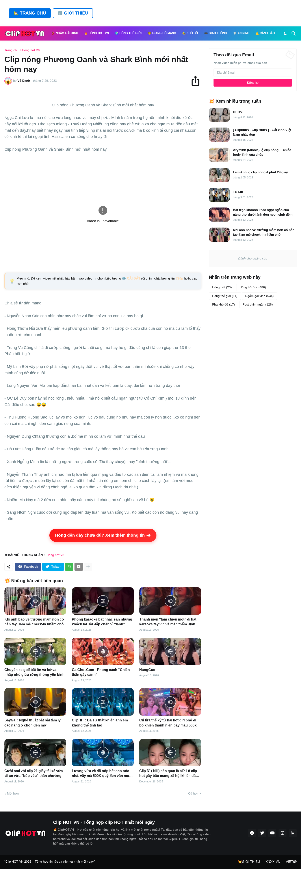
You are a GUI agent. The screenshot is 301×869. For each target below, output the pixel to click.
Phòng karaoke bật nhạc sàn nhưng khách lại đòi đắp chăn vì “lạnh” (102, 621)
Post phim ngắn (258, 304)
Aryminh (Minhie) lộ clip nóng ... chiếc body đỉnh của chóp (262, 152)
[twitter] (262, 833)
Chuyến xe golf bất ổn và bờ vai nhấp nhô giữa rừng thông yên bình (34, 672)
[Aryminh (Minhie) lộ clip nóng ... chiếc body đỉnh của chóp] (219, 155)
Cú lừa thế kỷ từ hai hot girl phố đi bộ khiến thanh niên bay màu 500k (168, 722)
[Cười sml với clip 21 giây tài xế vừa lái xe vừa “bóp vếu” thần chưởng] (35, 752)
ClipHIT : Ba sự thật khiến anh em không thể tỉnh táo (100, 722)
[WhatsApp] (69, 567)
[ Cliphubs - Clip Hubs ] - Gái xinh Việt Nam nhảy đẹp (262, 132)
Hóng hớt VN (31, 50)
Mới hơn (13, 793)
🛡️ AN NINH (241, 33)
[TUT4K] (219, 195)
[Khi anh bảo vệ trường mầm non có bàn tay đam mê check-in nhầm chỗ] (35, 601)
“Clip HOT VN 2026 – (19, 861)
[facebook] (252, 833)
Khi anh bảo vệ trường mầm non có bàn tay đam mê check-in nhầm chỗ (34, 621)
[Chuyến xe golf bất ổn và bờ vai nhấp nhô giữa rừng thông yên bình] (35, 651)
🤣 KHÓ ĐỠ (190, 33)
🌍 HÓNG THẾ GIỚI (128, 33)
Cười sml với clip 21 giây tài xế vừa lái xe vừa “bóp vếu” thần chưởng (33, 773)
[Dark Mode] (285, 33)
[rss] (293, 833)
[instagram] (282, 833)
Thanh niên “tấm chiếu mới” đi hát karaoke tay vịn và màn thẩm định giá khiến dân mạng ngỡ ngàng (170, 622)
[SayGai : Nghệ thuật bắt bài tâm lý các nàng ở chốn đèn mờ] (35, 702)
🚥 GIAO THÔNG (215, 33)
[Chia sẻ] (197, 81)
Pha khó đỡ (223, 304)
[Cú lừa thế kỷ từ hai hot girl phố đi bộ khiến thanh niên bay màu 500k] (170, 702)
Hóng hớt (222, 287)
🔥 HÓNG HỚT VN (96, 33)
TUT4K (238, 192)
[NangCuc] (170, 651)
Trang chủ (11, 50)
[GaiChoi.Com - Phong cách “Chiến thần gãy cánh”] (103, 651)
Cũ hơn (193, 793)
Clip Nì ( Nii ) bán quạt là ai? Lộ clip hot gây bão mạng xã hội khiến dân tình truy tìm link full (168, 773)
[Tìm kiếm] (293, 33)
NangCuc (147, 670)
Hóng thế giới (225, 296)
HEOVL (238, 112)
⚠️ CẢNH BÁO (265, 33)
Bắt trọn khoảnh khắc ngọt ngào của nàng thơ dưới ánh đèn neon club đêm (262, 212)
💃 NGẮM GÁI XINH (64, 33)
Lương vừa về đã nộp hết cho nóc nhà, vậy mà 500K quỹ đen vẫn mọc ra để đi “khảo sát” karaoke (101, 773)
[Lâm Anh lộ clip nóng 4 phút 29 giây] (219, 175)
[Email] (78, 567)
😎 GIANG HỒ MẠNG (162, 33)
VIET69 (291, 861)
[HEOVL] (219, 115)
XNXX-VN (273, 861)
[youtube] (272, 833)
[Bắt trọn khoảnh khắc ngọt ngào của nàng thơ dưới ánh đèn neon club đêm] (219, 215)
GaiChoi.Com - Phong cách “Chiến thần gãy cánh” (101, 672)
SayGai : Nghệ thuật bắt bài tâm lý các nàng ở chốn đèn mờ (32, 722)
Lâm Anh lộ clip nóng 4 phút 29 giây (260, 172)
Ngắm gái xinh (259, 296)
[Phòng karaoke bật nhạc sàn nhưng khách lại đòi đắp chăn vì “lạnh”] (103, 601)
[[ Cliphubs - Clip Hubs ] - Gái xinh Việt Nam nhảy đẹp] (219, 135)
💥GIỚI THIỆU (249, 861)
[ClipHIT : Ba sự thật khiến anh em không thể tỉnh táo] (103, 702)
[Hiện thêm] (88, 567)
